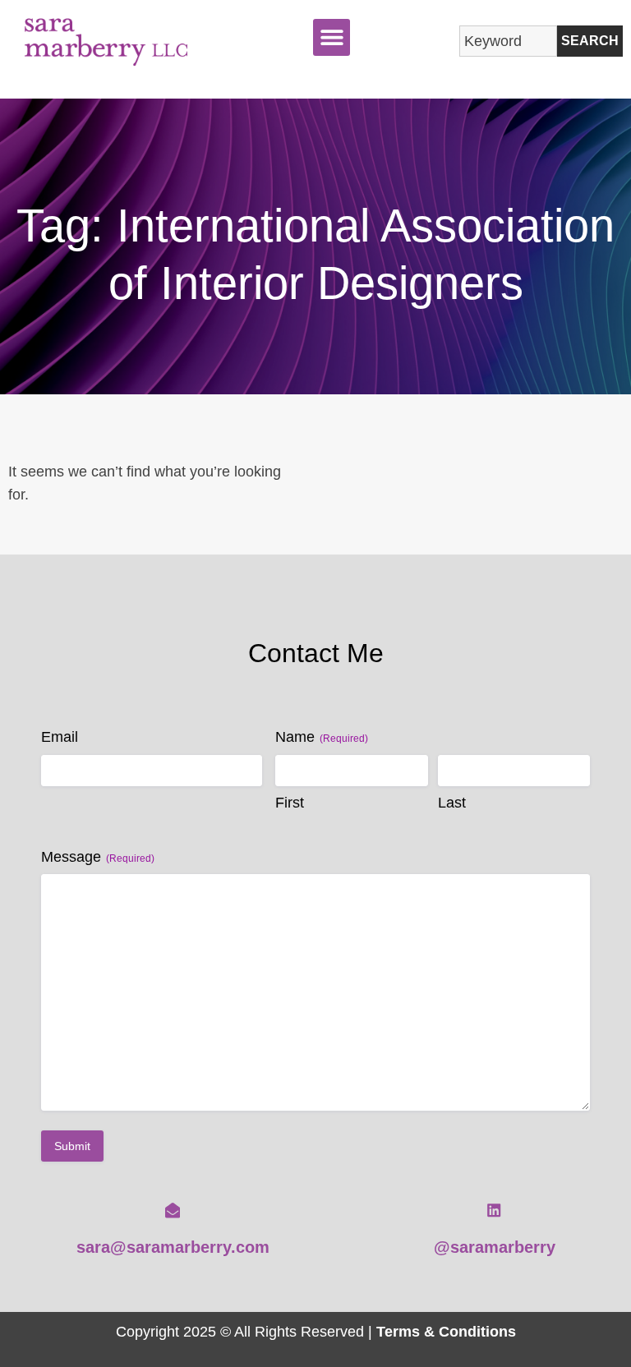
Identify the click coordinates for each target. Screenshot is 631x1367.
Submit (72, 1146)
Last (452, 802)
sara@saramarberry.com (172, 1247)
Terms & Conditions (446, 1331)
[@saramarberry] (493, 1210)
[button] (331, 37)
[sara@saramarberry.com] (172, 1210)
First (289, 802)
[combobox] (508, 41)
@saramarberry (494, 1247)
